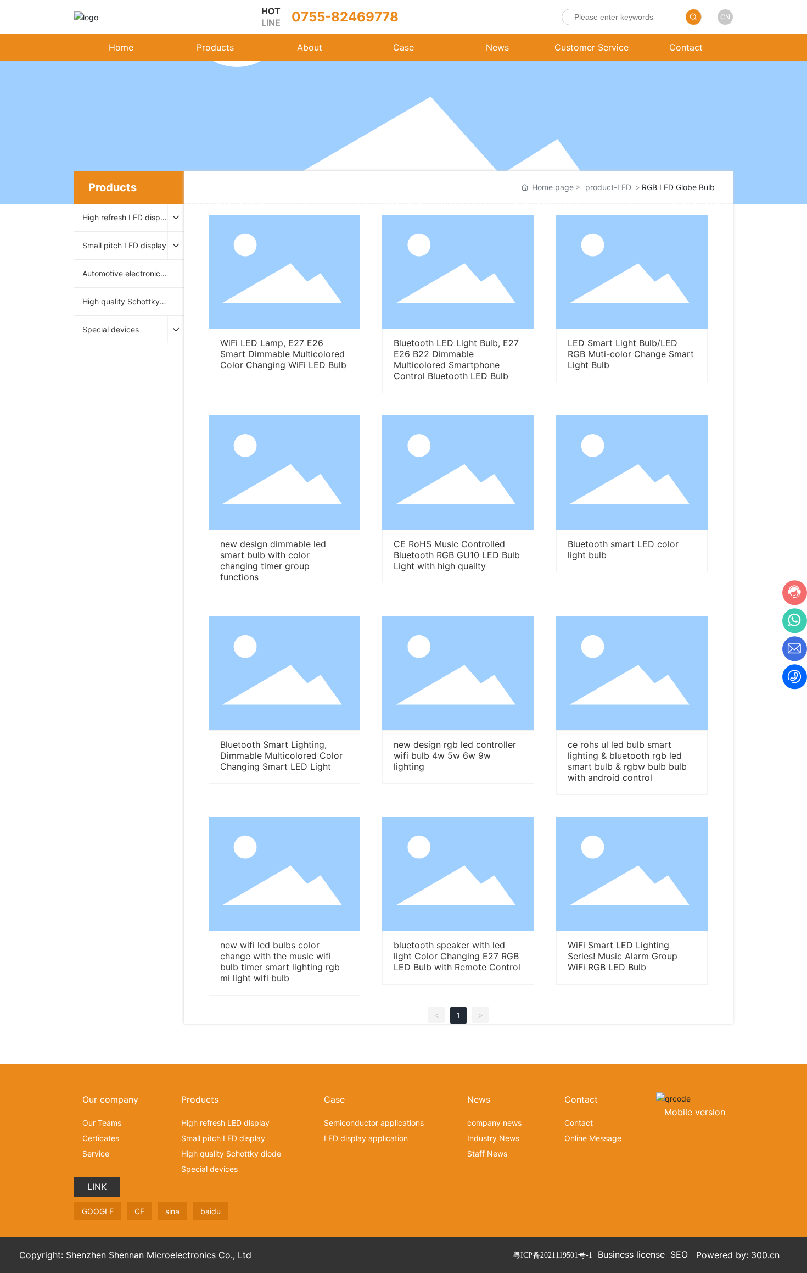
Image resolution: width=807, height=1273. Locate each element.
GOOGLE (98, 1211)
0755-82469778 (345, 17)
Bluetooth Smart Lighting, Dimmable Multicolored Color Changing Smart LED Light (281, 755)
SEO (679, 1254)
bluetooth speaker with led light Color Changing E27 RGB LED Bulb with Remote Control (457, 956)
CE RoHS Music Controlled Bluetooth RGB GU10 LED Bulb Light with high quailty (457, 554)
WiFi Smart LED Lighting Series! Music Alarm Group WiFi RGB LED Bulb (622, 956)
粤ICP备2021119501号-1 (552, 1255)
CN (725, 17)
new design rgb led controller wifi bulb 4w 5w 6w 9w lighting (455, 755)
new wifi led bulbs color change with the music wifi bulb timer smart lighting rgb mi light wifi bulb (280, 961)
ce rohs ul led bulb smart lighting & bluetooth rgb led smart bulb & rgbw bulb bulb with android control (627, 761)
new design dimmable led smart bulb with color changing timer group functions (273, 560)
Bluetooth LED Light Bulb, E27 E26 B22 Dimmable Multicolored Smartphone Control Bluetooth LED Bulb (456, 359)
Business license (631, 1254)
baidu (210, 1211)
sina (172, 1211)
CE (139, 1211)
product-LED (608, 187)
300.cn (765, 1254)
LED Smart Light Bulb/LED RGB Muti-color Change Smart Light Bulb (631, 353)
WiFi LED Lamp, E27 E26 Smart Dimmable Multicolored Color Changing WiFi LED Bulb (283, 353)
